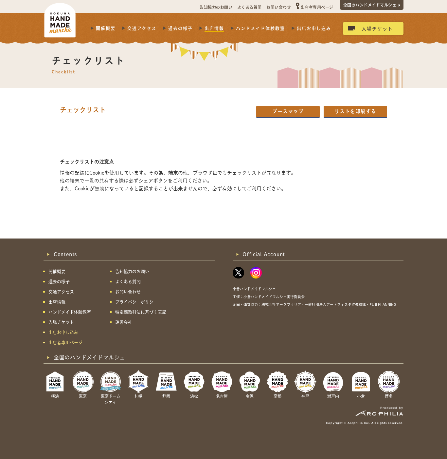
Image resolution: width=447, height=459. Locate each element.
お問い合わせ (278, 7)
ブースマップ (288, 111)
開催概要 (106, 28)
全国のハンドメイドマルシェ (370, 5)
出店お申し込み (314, 28)
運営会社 (123, 322)
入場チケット (377, 28)
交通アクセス (141, 28)
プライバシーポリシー (136, 302)
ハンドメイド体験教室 (260, 28)
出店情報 (214, 28)
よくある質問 (249, 7)
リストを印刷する (355, 111)
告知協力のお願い (216, 7)
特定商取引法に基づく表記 (140, 312)
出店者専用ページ (317, 7)
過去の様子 (180, 28)
